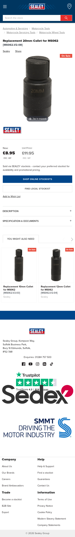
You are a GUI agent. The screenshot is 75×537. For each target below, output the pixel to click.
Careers (6, 479)
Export (5, 512)
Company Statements (49, 525)
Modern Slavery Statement (52, 518)
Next (71, 239)
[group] (19, 275)
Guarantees (44, 479)
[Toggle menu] (5, 6)
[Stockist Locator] (69, 7)
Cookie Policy (45, 512)
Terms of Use (45, 499)
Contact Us (43, 485)
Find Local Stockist (37, 188)
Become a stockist (12, 499)
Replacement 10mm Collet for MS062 (18, 289)
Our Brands (8, 472)
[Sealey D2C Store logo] (37, 6)
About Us (7, 466)
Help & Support (46, 466)
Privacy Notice (45, 506)
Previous (64, 239)
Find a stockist (45, 472)
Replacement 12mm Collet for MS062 (55, 289)
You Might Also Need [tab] (20, 239)
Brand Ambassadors (13, 485)
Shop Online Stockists (37, 179)
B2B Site (6, 506)
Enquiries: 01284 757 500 (37, 357)
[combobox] (37, 18)
